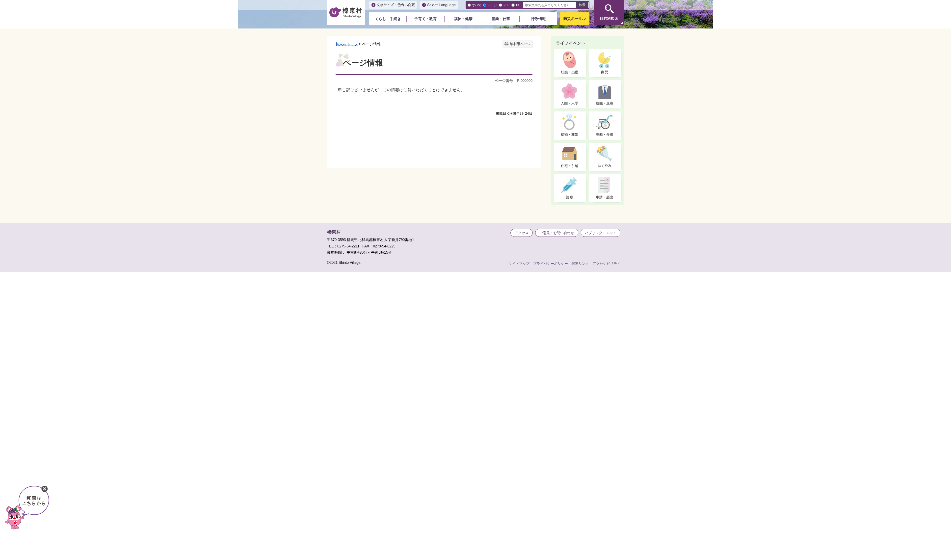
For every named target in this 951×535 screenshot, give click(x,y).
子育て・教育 (425, 19)
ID (517, 5)
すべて (476, 5)
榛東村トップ (347, 44)
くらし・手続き (388, 19)
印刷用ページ (520, 44)
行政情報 (538, 19)
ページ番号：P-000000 (513, 81)
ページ (492, 5)
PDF (506, 5)
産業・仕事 (501, 19)
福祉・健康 (463, 19)
